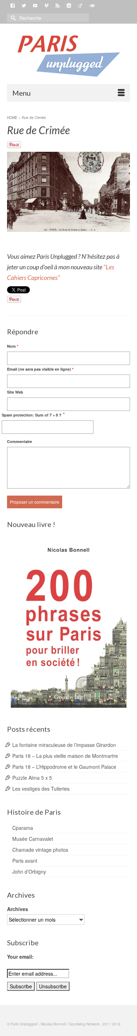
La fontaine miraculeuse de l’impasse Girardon (64, 744)
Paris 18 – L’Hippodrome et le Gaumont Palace (64, 766)
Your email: (20, 956)
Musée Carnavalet (32, 838)
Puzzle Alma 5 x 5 (32, 777)
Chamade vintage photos (40, 849)
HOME (12, 117)
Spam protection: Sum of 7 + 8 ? (31, 415)
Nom (12, 346)
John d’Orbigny (29, 871)
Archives (17, 908)
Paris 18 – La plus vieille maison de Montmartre (65, 755)
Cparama (22, 827)
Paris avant (24, 860)
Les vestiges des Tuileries (41, 788)
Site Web (15, 392)
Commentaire (19, 441)
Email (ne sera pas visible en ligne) (40, 369)
